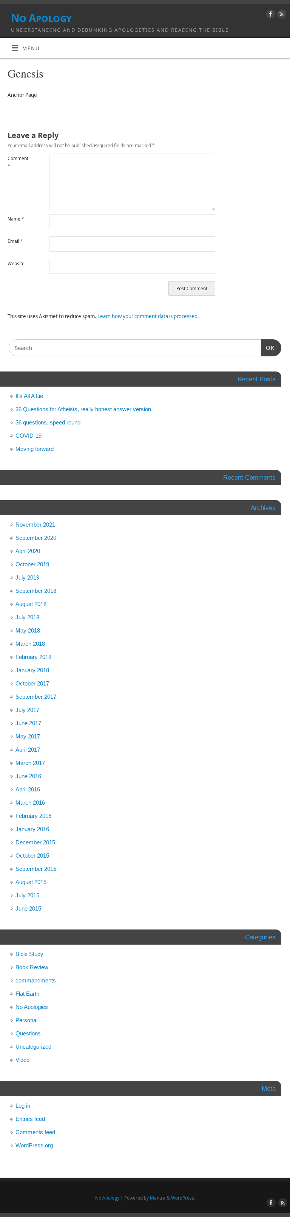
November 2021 (35, 524)
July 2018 (27, 617)
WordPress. (183, 1198)
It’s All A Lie (29, 396)
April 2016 (27, 789)
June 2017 (28, 723)
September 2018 (35, 591)
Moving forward (34, 449)
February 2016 (33, 816)
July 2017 (27, 710)
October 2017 (32, 683)
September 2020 (35, 538)
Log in (22, 1105)
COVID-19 (28, 435)
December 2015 (35, 842)
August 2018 (30, 604)
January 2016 (32, 829)
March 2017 (30, 763)
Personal (26, 1020)
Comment (18, 162)
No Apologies (31, 1007)
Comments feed (35, 1132)
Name (16, 219)
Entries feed (30, 1119)
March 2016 (30, 802)
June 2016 (28, 776)
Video (22, 1060)
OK (268, 347)
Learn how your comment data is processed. (148, 316)
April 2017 (27, 749)
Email (15, 241)
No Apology (41, 18)
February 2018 (33, 657)
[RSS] (280, 15)
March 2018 (30, 643)
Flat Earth (27, 993)
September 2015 (35, 869)
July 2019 (27, 577)
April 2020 (27, 551)
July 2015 (27, 895)
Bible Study (29, 954)
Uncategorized (33, 1046)
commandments (35, 980)
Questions (28, 1033)
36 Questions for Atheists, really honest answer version (83, 409)
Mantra (157, 1198)
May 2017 (27, 736)
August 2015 (30, 882)
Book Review (31, 967)
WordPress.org (34, 1145)
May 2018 (27, 630)
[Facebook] (269, 15)
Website (16, 263)
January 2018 (32, 670)
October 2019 (32, 564)
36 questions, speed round (47, 422)
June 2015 (28, 908)
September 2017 (35, 696)
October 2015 (32, 855)
